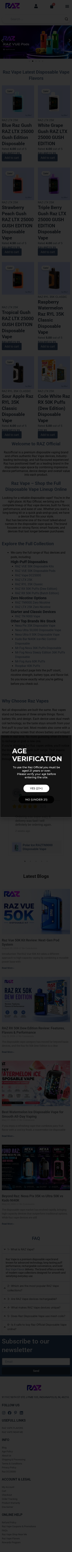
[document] (36, 776)
